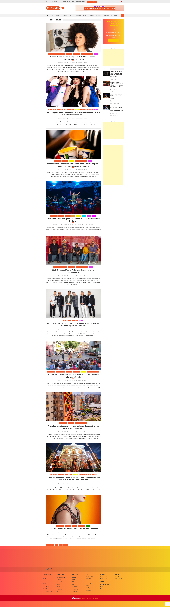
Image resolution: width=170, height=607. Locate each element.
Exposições (65, 15)
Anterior (48, 545)
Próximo (65, 545)
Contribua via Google (92, 1)
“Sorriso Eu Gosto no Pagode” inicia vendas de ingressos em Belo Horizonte (73, 219)
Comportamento (60, 588)
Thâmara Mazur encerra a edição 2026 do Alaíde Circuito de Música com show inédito (73, 58)
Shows (51, 15)
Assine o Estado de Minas (48, 591)
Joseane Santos (71, 62)
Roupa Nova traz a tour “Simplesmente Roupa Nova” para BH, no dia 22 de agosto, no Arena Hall (73, 324)
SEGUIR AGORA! (113, 40)
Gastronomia (78, 15)
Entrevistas (98, 15)
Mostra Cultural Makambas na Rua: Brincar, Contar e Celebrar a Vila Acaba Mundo (73, 375)
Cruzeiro (73, 583)
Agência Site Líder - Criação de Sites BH (89, 598)
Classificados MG (89, 576)
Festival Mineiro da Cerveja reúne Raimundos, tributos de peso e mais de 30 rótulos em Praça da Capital (73, 164)
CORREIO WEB (118, 586)
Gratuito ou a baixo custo (87, 54)
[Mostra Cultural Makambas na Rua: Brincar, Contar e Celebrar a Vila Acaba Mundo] (73, 355)
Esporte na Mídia (75, 589)
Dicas (73, 215)
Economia (45, 580)
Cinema (58, 583)
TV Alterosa (117, 574)
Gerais (44, 576)
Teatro (71, 15)
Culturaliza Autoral (69, 109)
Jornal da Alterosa (118, 578)
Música (96, 54)
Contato (64, 1)
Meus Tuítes (75, 555)
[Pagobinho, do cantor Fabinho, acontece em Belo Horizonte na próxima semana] (106, 95)
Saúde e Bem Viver (46, 586)
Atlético (73, 581)
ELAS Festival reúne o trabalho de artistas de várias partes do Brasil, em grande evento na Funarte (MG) (116, 85)
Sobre (60, 1)
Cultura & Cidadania (60, 371)
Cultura (44, 585)
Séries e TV (59, 581)
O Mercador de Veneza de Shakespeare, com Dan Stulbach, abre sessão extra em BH (116, 74)
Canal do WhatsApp (107, 15)
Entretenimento (61, 577)
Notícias (87, 580)
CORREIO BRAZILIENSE (119, 583)
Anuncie (68, 1)
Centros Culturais (61, 54)
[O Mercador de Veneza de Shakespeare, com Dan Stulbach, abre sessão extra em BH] (106, 73)
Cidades (87, 585)
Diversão (77, 109)
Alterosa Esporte (118, 580)
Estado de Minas (47, 574)
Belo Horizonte (51, 54)
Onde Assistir (74, 591)
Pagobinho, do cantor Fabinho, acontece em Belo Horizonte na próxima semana (117, 96)
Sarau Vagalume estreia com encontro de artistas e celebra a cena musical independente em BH (73, 113)
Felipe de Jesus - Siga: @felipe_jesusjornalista (71, 224)
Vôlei (73, 584)
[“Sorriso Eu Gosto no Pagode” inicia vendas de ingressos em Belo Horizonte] (73, 197)
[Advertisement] (113, 57)
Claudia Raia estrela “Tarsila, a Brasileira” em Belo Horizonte (73, 528)
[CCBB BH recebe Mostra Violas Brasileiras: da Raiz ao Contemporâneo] (73, 250)
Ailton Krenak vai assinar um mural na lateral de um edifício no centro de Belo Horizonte (73, 427)
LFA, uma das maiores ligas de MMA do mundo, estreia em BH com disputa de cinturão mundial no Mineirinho (117, 109)
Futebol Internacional (76, 588)
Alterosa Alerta (118, 576)
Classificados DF (89, 578)
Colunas (91, 15)
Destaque (68, 215)
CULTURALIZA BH (60, 574)
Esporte (87, 587)
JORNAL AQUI (89, 583)
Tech (58, 591)
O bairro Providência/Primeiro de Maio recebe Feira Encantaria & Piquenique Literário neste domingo (73, 478)
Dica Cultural (76, 54)
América (73, 579)
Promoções (59, 593)
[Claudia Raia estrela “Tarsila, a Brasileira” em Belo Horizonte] (73, 509)
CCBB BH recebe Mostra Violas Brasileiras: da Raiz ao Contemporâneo (73, 271)
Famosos (59, 579)
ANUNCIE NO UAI (75, 574)
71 (60, 545)
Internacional (45, 581)
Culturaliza (69, 54)
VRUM (87, 574)
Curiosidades (88, 590)
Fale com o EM (45, 590)
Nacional (44, 583)
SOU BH (102, 581)
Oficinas (94, 474)
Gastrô (101, 590)
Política (44, 578)
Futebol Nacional (75, 586)
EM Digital (45, 588)
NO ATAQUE (74, 577)
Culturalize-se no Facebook (56, 552)
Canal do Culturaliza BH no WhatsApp (78, 1)
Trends (58, 586)
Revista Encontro (104, 584)
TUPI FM (116, 589)
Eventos (57, 15)
